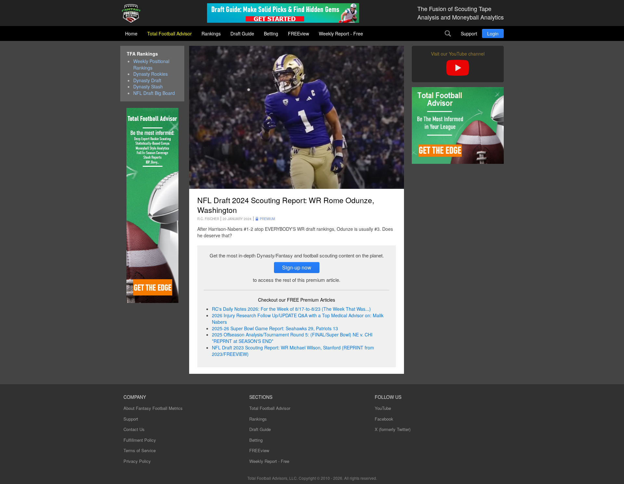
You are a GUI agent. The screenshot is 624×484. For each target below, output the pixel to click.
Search (448, 33)
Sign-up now (296, 267)
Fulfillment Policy (140, 440)
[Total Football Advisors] (133, 13)
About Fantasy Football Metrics (153, 408)
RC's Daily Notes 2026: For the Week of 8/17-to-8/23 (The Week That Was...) (291, 309)
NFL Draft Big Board (154, 93)
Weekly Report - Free (341, 33)
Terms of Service (140, 450)
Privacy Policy (137, 461)
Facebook (384, 419)
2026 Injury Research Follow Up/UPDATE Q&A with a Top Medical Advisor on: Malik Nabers (298, 318)
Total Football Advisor (169, 33)
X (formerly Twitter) (392, 429)
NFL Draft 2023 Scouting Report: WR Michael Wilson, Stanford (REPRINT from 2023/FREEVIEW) (293, 350)
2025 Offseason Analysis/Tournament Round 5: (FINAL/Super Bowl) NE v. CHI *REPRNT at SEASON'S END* (292, 337)
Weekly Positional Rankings (151, 64)
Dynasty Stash (148, 87)
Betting (271, 33)
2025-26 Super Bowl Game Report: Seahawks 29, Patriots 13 (275, 328)
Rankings (211, 33)
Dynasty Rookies (150, 74)
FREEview (298, 33)
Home (131, 33)
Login (493, 33)
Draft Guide (242, 33)
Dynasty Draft (147, 80)
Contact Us (134, 429)
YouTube (383, 408)
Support (469, 33)
